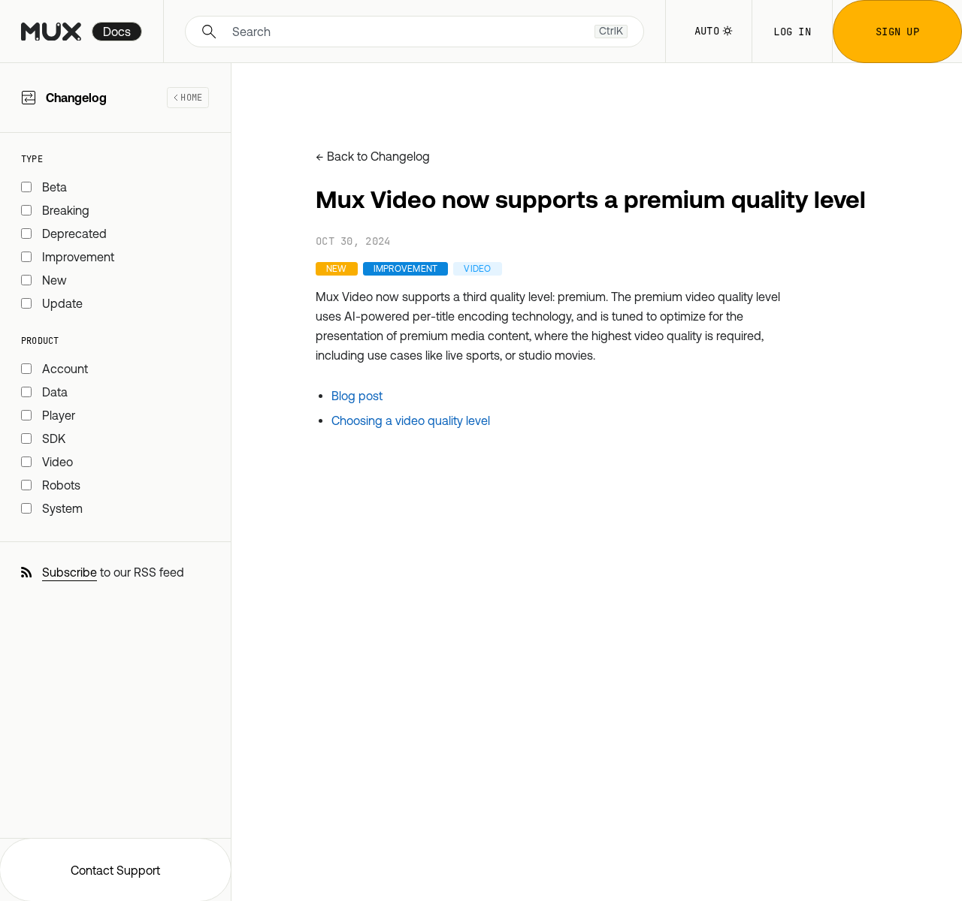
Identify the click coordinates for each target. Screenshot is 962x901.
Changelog (124, 97)
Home (191, 98)
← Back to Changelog (373, 156)
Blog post (357, 395)
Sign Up (897, 31)
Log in (792, 31)
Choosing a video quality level (410, 420)
